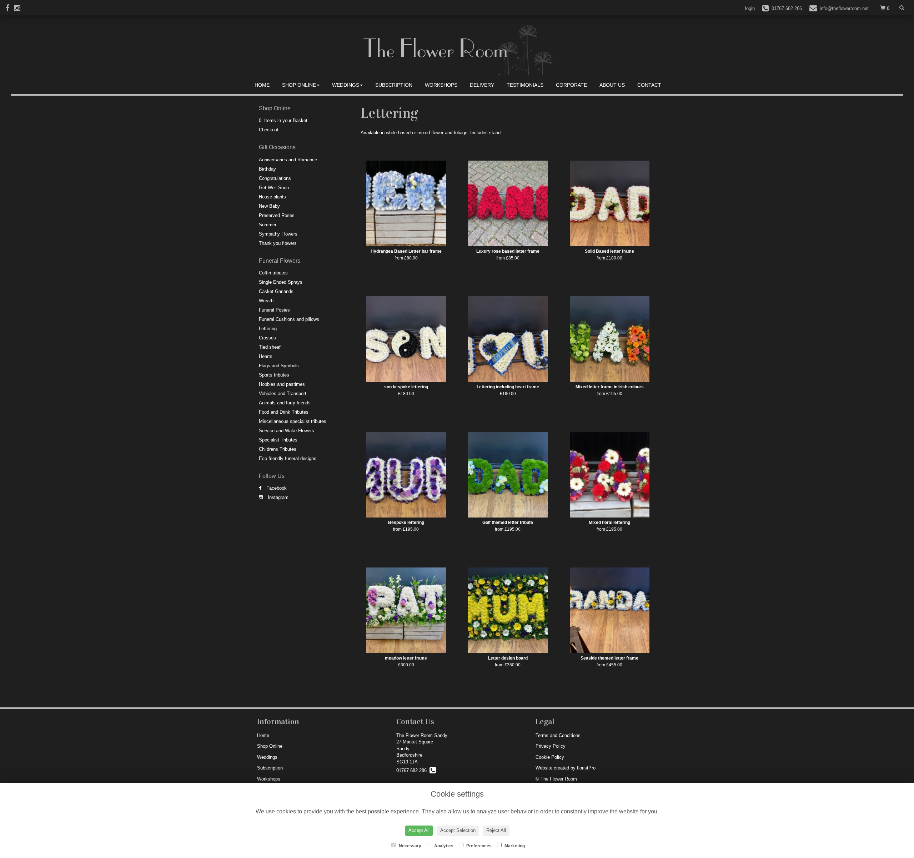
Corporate (571, 85)
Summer (267, 224)
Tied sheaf (270, 347)
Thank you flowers (278, 243)
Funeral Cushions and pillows (289, 319)
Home (262, 85)
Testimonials (525, 85)
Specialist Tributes (278, 440)
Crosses (267, 337)
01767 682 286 (413, 770)
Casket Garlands (276, 291)
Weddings (345, 85)
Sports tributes (274, 375)
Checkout (268, 129)
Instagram (277, 497)
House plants (272, 197)
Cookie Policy (550, 757)
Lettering (268, 328)
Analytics (443, 845)
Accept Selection (458, 830)
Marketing (514, 845)
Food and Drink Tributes (283, 412)
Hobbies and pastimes (282, 384)
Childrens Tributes (277, 449)
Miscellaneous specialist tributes (292, 421)
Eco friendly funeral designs (287, 458)
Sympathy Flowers (278, 234)
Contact (649, 85)
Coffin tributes (273, 273)
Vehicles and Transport (282, 393)
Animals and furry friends (285, 402)
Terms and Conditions (558, 735)
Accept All (419, 830)
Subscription (393, 85)
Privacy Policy (551, 746)
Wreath (266, 300)
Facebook (276, 488)
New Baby (269, 206)
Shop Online (299, 85)
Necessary (409, 845)
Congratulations (275, 178)
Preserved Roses (277, 215)
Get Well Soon (274, 187)
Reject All (496, 830)
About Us (612, 85)
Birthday (267, 169)
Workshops (441, 85)
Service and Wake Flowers (286, 430)
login (750, 8)
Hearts (265, 356)
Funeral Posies (274, 310)
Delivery (482, 85)
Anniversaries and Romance (288, 159)
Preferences (478, 845)
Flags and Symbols (279, 365)
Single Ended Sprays (280, 282)
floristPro (586, 768)
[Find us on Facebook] (9, 8)
